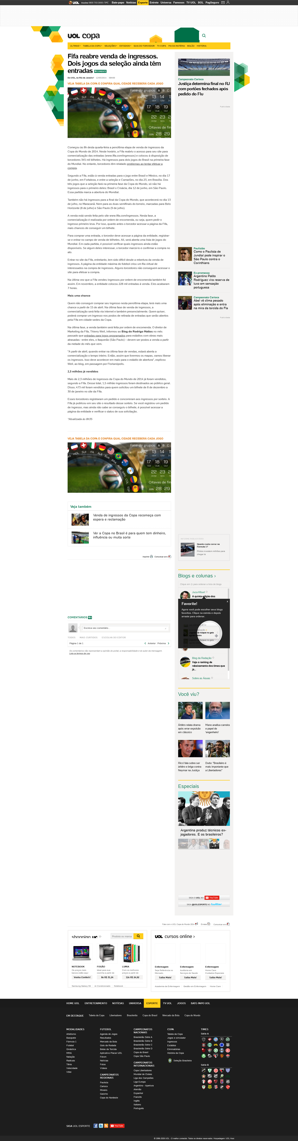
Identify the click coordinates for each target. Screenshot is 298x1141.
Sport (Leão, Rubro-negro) (222, 1056)
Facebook (96, 1126)
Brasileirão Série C (143, 1044)
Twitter (101, 1126)
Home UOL (73, 1003)
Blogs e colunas (195, 576)
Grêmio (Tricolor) (222, 1050)
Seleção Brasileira (182, 1060)
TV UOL (191, 2)
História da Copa (175, 1053)
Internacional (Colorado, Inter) (228, 1050)
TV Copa (161, 45)
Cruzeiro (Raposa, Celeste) (222, 1045)
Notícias (131, 2)
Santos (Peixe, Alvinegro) (209, 1056)
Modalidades (75, 1029)
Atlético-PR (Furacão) (209, 1039)
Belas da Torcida (108, 1049)
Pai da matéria (176, 45)
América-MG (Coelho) (209, 1070)
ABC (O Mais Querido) (203, 1070)
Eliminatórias (173, 1049)
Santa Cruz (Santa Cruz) (215, 1087)
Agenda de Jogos (108, 1034)
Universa (166, 2)
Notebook (118, 986)
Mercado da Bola (170, 1015)
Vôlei (68, 1071)
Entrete (154, 2)
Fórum (103, 1056)
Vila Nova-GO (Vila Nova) (228, 1087)
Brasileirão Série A (143, 1037)
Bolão (190, 45)
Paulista (104, 1082)
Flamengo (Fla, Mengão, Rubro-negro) (203, 1050)
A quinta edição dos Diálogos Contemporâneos (207, 598)
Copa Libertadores (143, 1070)
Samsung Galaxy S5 (81, 986)
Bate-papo (118, 2)
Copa (91, 35)
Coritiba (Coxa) (209, 1045)
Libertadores (116, 1015)
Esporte (143, 2)
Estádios (125, 45)
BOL (200, 2)
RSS (106, 1126)
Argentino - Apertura (144, 1085)
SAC (106, 2)
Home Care (215, 986)
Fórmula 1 (71, 1041)
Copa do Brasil (150, 1015)
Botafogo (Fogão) (222, 1039)
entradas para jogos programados (104, 335)
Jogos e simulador (176, 1037)
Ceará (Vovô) (215, 1076)
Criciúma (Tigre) (215, 1045)
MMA (69, 1053)
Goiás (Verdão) (215, 1050)
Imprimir (146, 557)
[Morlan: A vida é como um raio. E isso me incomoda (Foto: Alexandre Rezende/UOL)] (225, 848)
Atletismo (71, 1034)
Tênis (69, 1064)
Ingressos (172, 1041)
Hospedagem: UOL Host (223, 1138)
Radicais (70, 1060)
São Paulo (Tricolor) (215, 1056)
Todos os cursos (218, 937)
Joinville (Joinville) (203, 1081)
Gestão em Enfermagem (194, 986)
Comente (101, 71)
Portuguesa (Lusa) (203, 1087)
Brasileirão (132, 1015)
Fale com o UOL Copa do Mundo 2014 (178, 924)
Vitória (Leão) (228, 1056)
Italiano (137, 1104)
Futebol (70, 1045)
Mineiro (103, 1090)
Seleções (110, 45)
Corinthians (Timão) (203, 1045)
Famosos (178, 2)
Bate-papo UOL (200, 1003)
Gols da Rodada (108, 1045)
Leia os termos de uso (79, 653)
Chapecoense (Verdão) (228, 1039)
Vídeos (103, 1068)
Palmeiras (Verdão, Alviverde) (203, 1056)
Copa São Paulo (142, 1056)
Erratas (204, 924)
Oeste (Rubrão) (215, 1081)
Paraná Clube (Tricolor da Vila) (222, 1081)
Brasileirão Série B (143, 1040)
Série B (205, 1064)
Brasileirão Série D (143, 1048)
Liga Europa (140, 1081)
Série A (205, 1033)
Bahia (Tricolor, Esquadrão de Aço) (215, 1039)
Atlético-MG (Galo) (203, 1039)
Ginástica (71, 1049)
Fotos (103, 1064)
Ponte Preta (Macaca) (228, 1081)
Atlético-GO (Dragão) (222, 1070)
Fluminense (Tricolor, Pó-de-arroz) (209, 1050)
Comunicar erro (161, 557)
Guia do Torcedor (144, 45)
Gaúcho (104, 1093)
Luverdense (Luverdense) (222, 1076)
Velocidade (71, 1068)
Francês (138, 1096)
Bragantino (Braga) (209, 1076)
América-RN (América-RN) (215, 1070)
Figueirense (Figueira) (228, 1045)
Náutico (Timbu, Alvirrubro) (209, 1081)
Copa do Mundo (192, 1015)
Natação (70, 1056)
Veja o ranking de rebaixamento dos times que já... (208, 665)
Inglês (137, 1100)
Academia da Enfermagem (167, 986)
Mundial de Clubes (143, 1074)
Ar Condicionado (102, 986)
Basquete (71, 1037)
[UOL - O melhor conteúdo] (72, 4)
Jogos (181, 1003)
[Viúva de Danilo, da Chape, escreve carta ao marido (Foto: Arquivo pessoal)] (204, 848)
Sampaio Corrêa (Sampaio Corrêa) (209, 1087)
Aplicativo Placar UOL (111, 1053)
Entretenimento (96, 1003)
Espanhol (138, 1093)
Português (139, 1108)
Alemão (137, 1089)
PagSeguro (212, 2)
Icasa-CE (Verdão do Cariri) (228, 1076)
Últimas (74, 45)
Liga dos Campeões (143, 1078)
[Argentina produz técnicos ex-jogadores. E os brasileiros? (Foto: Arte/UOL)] (214, 848)
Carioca (104, 1086)
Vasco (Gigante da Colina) (222, 1087)
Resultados (105, 1037)
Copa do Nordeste (109, 1097)
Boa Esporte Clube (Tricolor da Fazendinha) (203, 1076)
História (201, 45)
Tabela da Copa (92, 45)
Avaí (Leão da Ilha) (228, 1070)
